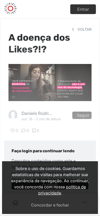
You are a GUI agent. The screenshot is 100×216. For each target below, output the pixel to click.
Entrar (83, 9)
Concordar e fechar (50, 205)
